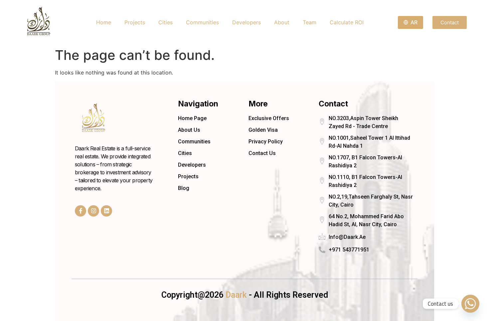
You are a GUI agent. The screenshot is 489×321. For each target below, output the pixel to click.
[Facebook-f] (80, 211)
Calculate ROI (347, 22)
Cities (165, 22)
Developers (246, 22)
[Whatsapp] (470, 304)
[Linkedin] (106, 211)
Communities (202, 22)
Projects (134, 22)
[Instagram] (93, 211)
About (281, 22)
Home (103, 22)
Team (309, 22)
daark (237, 295)
